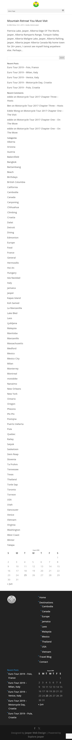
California (12, 187)
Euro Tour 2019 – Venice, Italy (23, 77)
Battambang (14, 167)
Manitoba (12, 333)
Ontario (11, 398)
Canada (27, 25)
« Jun (10, 583)
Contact (43, 661)
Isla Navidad (13, 277)
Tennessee (12, 469)
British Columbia (16, 182)
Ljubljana (12, 323)
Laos (9, 318)
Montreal (12, 373)
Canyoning (13, 202)
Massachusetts (15, 343)
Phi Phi (10, 414)
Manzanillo (13, 338)
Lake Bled (12, 313)
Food (9, 247)
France (10, 252)
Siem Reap (12, 454)
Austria (11, 151)
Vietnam (11, 519)
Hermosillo (13, 262)
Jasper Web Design (35, 732)
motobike (12, 378)
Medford (11, 348)
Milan (10, 363)
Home (42, 597)
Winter (10, 539)
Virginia (11, 524)
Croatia (11, 217)
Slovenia (11, 459)
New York (12, 393)
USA (9, 499)
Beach (10, 172)
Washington (13, 529)
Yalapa (10, 545)
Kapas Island (14, 298)
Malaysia (12, 328)
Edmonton (12, 237)
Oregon (11, 403)
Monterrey (12, 368)
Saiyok (10, 444)
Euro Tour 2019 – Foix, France (23, 67)
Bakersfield (13, 156)
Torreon (11, 494)
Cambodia (12, 192)
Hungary (11, 272)
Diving (10, 232)
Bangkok (11, 162)
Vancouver (12, 509)
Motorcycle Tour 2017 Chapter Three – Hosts (39, 105)
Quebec (11, 434)
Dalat (10, 222)
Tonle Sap (12, 484)
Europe (11, 242)
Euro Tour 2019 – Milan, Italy (22, 72)
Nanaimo (12, 383)
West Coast (13, 534)
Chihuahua (13, 207)
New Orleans (14, 388)
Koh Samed (13, 303)
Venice (10, 514)
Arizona (11, 146)
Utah (10, 504)
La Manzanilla (14, 308)
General (32, 25)
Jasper (37, 25)
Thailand (12, 479)
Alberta (11, 141)
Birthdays (12, 177)
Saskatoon (12, 449)
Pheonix (11, 408)
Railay (10, 439)
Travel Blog (45, 656)
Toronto (11, 489)
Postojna (12, 419)
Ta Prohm (12, 464)
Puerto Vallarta (15, 424)
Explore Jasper (36, 736)
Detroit (11, 227)
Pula (9, 429)
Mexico (11, 353)
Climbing (12, 212)
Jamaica (11, 288)
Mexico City (13, 358)
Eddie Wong (12, 25)
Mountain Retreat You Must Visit (27, 21)
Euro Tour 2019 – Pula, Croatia (23, 87)
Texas (10, 474)
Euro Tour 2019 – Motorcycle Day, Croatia (29, 82)
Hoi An (10, 267)
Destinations (46, 602)
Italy (9, 282)
